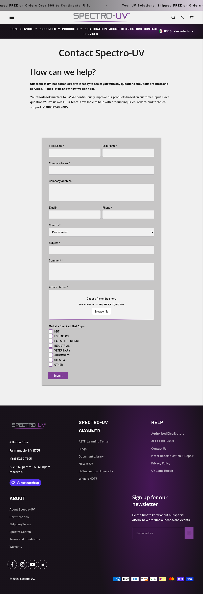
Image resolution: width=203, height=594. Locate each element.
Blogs (83, 449)
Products (70, 29)
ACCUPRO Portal (162, 441)
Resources (47, 29)
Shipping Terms (20, 524)
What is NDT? (88, 478)
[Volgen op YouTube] (32, 564)
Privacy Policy (160, 463)
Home (14, 29)
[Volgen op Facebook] (12, 564)
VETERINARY (62, 350)
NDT (56, 331)
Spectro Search (20, 531)
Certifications (19, 517)
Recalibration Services (95, 31)
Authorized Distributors (167, 433)
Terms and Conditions (25, 539)
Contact (151, 29)
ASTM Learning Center (94, 441)
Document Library (91, 456)
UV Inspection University (96, 471)
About (114, 29)
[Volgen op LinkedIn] (42, 564)
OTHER (58, 364)
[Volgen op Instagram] (22, 564)
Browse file (101, 311)
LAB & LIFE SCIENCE (66, 341)
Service (26, 29)
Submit (58, 375)
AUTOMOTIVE (62, 355)
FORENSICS (61, 336)
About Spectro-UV (22, 509)
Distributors (131, 29)
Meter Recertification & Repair (172, 456)
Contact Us (159, 448)
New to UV (86, 463)
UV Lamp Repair (162, 470)
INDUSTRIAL (62, 345)
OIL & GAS (60, 360)
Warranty (16, 546)
